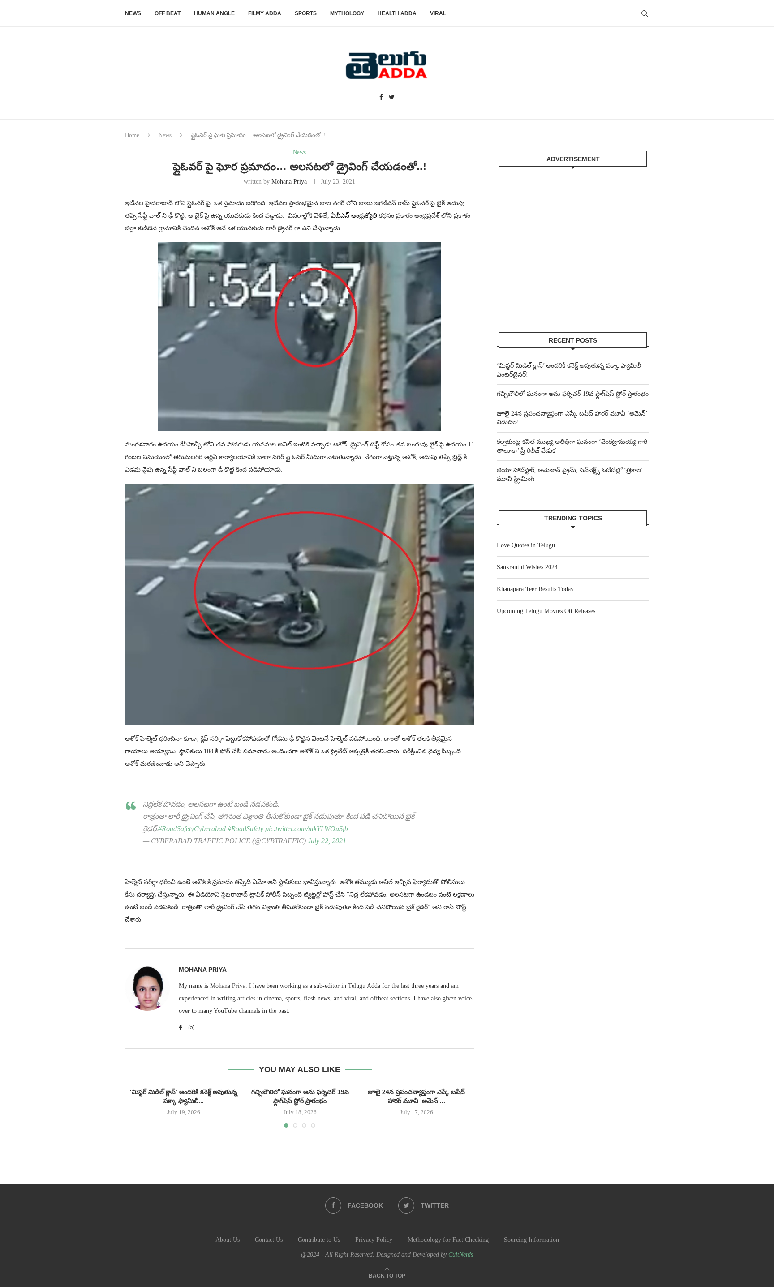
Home (132, 135)
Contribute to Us (319, 1239)
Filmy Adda (264, 13)
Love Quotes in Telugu (526, 545)
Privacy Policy (373, 1239)
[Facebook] (381, 97)
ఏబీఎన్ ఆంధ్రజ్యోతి (354, 215)
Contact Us (269, 1239)
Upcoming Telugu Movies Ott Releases (546, 611)
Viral (438, 13)
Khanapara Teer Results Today (535, 589)
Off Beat (168, 13)
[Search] (644, 13)
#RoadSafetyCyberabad (192, 828)
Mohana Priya (289, 181)
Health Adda (397, 13)
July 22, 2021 (327, 841)
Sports (306, 13)
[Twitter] (392, 97)
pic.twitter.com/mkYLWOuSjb (306, 828)
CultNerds (460, 1254)
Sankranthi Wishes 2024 (527, 567)
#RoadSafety (245, 828)
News (133, 13)
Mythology (347, 13)
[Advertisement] (573, 242)
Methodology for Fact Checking (448, 1239)
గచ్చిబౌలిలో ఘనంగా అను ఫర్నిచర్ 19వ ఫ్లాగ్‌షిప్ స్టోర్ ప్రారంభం (573, 393)
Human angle (214, 13)
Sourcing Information (531, 1239)
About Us (227, 1239)
